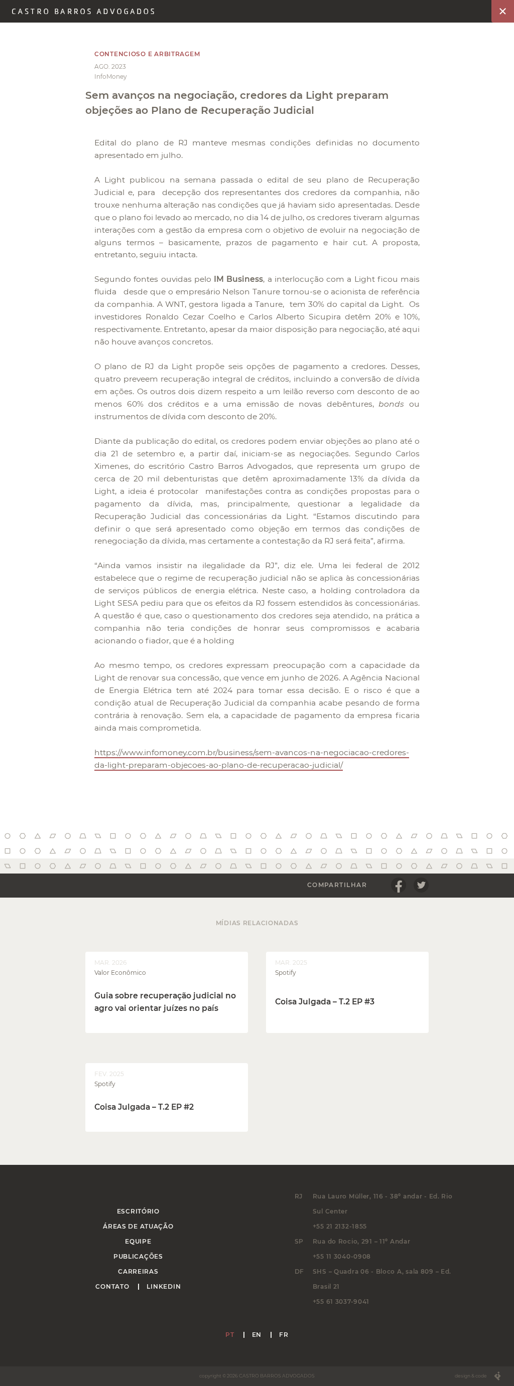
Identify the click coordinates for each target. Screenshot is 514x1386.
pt (229, 1334)
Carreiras (138, 1271)
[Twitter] (421, 885)
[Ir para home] (83, 12)
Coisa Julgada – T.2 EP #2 (144, 1107)
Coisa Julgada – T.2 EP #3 (324, 1001)
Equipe (138, 1241)
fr (283, 1334)
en (257, 1334)
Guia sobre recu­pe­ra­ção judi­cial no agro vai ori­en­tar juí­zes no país (165, 1002)
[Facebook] (398, 885)
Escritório (138, 1211)
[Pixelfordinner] (497, 1375)
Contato (112, 1286)
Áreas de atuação (138, 1226)
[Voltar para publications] (502, 11)
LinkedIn (164, 1286)
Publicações (138, 1256)
